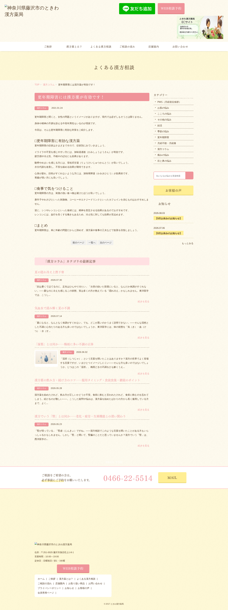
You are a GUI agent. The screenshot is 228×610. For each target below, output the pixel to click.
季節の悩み (163, 131)
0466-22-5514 (128, 477)
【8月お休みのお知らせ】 (168, 233)
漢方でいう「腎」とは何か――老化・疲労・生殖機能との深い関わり (80, 416)
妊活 (159, 125)
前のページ (78, 242)
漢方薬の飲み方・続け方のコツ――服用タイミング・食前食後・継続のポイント (87, 380)
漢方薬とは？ (74, 46)
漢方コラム (49, 84)
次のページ (106, 242)
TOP (37, 84)
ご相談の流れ (127, 46)
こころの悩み (164, 113)
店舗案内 (153, 46)
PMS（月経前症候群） (169, 102)
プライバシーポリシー (49, 588)
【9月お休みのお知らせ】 (168, 218)
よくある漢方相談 (100, 46)
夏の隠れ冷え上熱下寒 (49, 272)
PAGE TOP (114, 462)
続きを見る (143, 301)
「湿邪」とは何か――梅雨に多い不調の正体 (64, 344)
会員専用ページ (46, 592)
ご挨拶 (48, 46)
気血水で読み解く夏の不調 (52, 308)
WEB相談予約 (171, 8)
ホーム (41, 578)
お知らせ (69, 588)
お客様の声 (173, 190)
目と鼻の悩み (164, 161)
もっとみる (187, 243)
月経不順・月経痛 (166, 143)
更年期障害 (163, 137)
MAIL (172, 477)
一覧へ (92, 242)
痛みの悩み (163, 155)
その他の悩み (164, 119)
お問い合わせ (180, 46)
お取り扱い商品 (76, 583)
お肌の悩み (163, 107)
